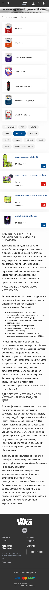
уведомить (43, 184)
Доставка (6, 537)
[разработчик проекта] (24, 585)
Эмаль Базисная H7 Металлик (26, 216)
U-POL (7, 146)
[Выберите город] (8, 3)
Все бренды (10, 127)
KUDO (7, 140)
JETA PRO (33, 133)
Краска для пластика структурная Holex (30, 175)
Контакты (30, 537)
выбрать (43, 166)
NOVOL (17, 140)
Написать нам (36, 552)
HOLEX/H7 (19, 133)
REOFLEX (29, 140)
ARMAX (33, 127)
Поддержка (31, 541)
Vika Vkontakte (24, 530)
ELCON (7, 133)
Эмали (23, 17)
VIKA (22, 127)
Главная (5, 17)
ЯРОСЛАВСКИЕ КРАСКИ (24, 146)
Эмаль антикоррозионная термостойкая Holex (31, 196)
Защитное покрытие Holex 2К (26, 157)
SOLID (41, 140)
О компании (6, 562)
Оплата (4, 541)
